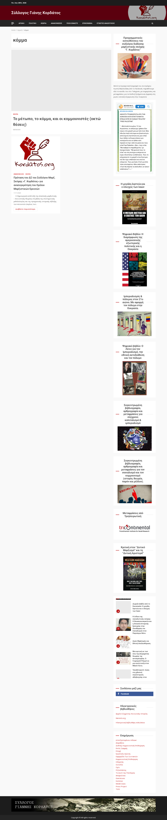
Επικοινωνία (87, 23)
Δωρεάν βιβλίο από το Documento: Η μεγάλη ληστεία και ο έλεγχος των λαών (123, 601)
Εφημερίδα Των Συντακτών (127, 756)
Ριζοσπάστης (121, 770)
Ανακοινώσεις (56, 23)
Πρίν (118, 767)
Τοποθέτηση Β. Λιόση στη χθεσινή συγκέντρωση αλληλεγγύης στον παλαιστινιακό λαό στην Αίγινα (123, 669)
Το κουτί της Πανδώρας (125, 773)
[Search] (152, 23)
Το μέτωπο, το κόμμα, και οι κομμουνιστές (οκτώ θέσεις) (61, 80)
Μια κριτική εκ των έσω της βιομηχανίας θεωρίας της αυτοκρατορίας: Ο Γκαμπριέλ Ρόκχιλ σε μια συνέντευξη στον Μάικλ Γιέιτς (123, 652)
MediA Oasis (121, 784)
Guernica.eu (120, 778)
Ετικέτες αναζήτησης (106, 23)
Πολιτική (32, 23)
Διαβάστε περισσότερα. (25, 209)
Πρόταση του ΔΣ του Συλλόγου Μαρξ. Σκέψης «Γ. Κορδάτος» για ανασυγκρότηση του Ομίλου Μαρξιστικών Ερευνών (35, 153)
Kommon (119, 781)
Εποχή (118, 751)
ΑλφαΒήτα (120, 743)
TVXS (118, 789)
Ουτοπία (119, 764)
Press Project (121, 786)
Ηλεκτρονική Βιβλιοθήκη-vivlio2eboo (130, 722)
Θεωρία (43, 23)
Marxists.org (121, 718)
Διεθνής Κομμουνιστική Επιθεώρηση (130, 745)
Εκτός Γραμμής (121, 748)
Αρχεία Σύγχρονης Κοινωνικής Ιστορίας (132, 714)
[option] (134, 602)
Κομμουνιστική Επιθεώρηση (127, 759)
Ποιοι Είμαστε (72, 23)
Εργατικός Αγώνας (123, 754)
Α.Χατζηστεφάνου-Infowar (126, 740)
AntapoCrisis (121, 775)
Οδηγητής (120, 762)
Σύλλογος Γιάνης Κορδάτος (36, 12)
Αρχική (21, 23)
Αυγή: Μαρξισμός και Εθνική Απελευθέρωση (123, 636)
